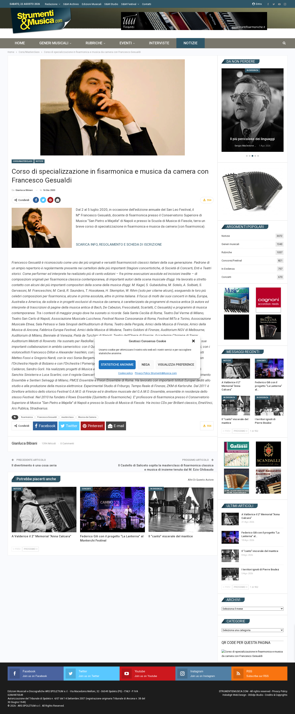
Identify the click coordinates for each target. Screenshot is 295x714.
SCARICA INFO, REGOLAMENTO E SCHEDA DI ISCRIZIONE (119, 244)
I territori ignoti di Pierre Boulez (260, 569)
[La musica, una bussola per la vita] (253, 110)
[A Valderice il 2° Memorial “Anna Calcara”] (44, 509)
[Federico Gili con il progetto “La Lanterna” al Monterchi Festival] (112, 509)
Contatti (146, 4)
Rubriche (94, 43)
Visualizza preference (176, 364)
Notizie (190, 43)
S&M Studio (111, 4)
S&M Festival (128, 4)
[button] (193, 341)
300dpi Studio (255, 695)
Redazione (51, 4)
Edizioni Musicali (91, 4)
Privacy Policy (279, 691)
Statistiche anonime (117, 364)
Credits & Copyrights (276, 695)
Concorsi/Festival (232, 260)
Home (20, 43)
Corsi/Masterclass (22, 161)
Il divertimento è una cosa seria (34, 465)
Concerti (86, 489)
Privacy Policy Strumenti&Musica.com (156, 373)
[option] (253, 110)
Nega (146, 364)
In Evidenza (156, 489)
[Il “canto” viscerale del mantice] (181, 509)
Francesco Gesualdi (47, 417)
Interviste (159, 43)
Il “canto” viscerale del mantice (259, 551)
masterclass (67, 417)
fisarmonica (27, 417)
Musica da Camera (87, 417)
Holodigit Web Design (234, 695)
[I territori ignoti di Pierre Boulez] (269, 405)
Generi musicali (53, 43)
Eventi (126, 43)
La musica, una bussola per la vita (252, 139)
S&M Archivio (71, 4)
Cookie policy (125, 373)
